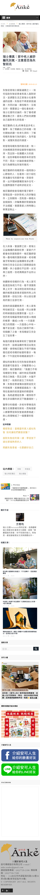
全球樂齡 (7, 69)
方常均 (8, 67)
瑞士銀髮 (22, 473)
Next (25, 495)
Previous (16, 484)
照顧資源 (18, 69)
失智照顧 (12, 69)
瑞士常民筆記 (28, 69)
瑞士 (23, 69)
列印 (27, 71)
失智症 (27, 469)
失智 (19, 469)
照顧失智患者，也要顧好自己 (18, 447)
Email (35, 71)
